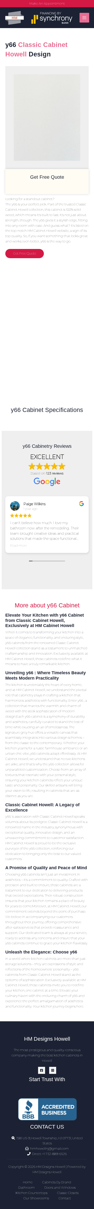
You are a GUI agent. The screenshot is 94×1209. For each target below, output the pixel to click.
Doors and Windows (60, 1187)
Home (28, 1182)
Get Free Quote (24, 253)
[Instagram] (52, 1070)
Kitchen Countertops (31, 1193)
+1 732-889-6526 (54, 1154)
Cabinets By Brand (56, 1182)
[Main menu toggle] (84, 18)
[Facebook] (41, 1070)
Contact (65, 1198)
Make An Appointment (47, 3)
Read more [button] (18, 545)
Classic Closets (68, 1193)
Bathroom (26, 1187)
